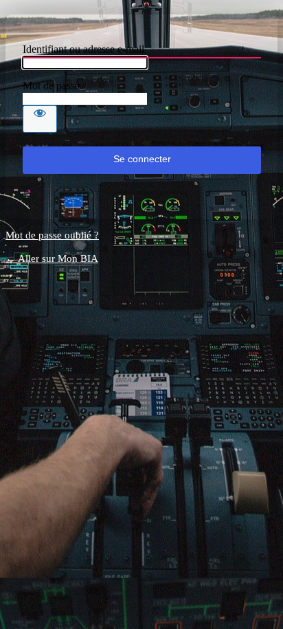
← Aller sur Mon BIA (51, 258)
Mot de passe (51, 85)
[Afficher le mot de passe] (40, 119)
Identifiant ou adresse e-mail (83, 49)
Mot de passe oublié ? (52, 235)
